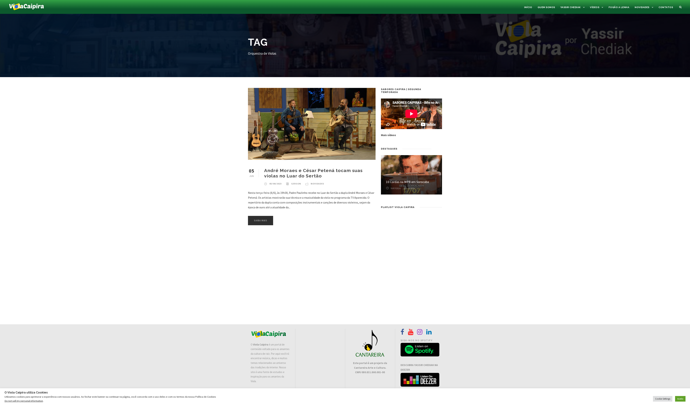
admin (411, 188)
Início (528, 7)
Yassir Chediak (570, 7)
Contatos (666, 7)
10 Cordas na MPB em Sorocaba (407, 182)
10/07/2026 (395, 188)
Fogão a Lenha (619, 7)
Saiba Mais (260, 220)
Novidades (642, 7)
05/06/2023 (275, 183)
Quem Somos (546, 7)
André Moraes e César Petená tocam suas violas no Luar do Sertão (313, 173)
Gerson (296, 183)
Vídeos (594, 7)
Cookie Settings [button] (662, 398)
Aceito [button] (680, 398)
